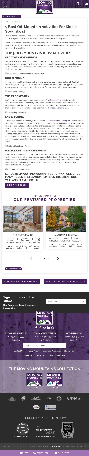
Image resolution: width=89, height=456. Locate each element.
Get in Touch (63, 453)
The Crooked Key (53, 100)
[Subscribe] (83, 301)
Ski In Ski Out (69, 351)
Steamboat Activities (14, 268)
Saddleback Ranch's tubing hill (58, 120)
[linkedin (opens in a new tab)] (48, 327)
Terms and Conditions (51, 351)
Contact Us (18, 351)
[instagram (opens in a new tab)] (52, 327)
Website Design (56, 446)
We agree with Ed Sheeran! (22, 282)
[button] (58, 258)
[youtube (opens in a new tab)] (44, 327)
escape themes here (60, 108)
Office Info (16, 340)
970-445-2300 (50, 337)
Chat (25, 453)
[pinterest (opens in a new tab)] (40, 327)
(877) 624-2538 (42, 453)
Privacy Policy (33, 351)
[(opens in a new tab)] (23, 219)
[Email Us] (87, 4)
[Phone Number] (78, 4)
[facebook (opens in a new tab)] (36, 327)
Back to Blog (12, 16)
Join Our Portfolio (57, 355)
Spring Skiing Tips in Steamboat (64, 282)
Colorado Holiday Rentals (35, 355)
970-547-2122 (78, 337)
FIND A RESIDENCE (17, 185)
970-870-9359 (18, 337)
